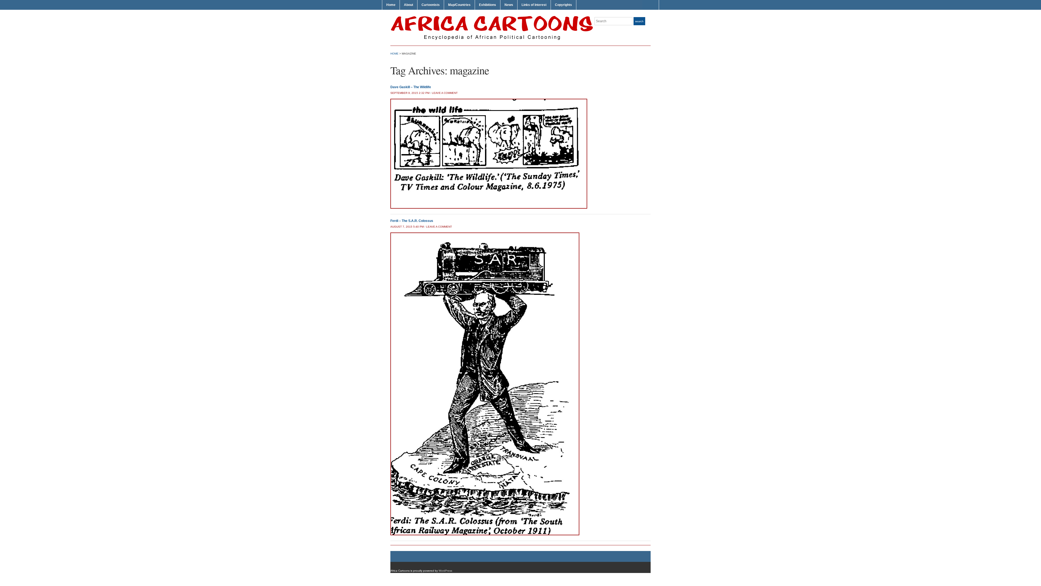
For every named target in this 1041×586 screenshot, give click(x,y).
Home (391, 5)
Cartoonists (431, 5)
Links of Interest (534, 5)
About (408, 5)
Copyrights (563, 5)
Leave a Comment (445, 92)
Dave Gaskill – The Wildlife (410, 87)
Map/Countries (459, 5)
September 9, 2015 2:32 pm (409, 92)
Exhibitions (487, 5)
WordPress (445, 570)
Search (639, 21)
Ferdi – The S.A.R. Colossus (411, 221)
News (509, 5)
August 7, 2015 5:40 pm (407, 226)
